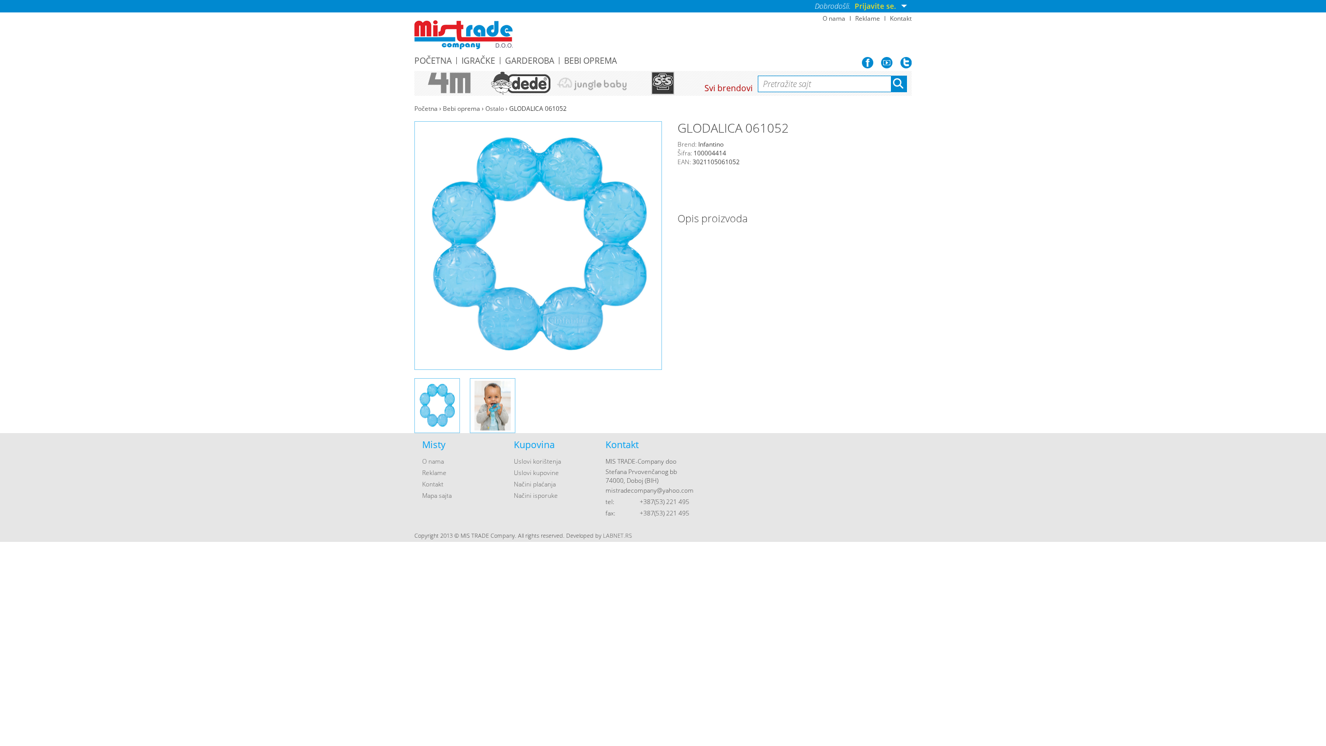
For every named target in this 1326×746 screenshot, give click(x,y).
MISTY (463, 34)
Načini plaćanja (535, 484)
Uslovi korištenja (537, 461)
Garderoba (529, 60)
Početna (433, 60)
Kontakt (901, 18)
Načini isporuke (536, 495)
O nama (834, 18)
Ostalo (494, 108)
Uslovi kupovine (536, 472)
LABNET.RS (617, 535)
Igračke (478, 60)
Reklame (867, 18)
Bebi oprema (590, 60)
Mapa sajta (437, 495)
